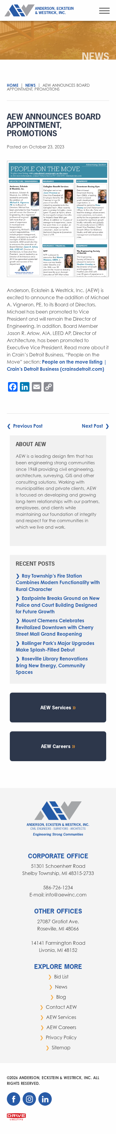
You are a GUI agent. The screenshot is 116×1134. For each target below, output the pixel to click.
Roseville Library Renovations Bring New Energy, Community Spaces (52, 665)
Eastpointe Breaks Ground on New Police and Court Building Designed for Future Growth (58, 605)
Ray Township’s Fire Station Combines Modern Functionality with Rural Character (58, 582)
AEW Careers (55, 746)
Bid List (61, 977)
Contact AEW (61, 1007)
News (30, 85)
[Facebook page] (14, 1104)
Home (12, 85)
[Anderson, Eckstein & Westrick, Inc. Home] (40, 10)
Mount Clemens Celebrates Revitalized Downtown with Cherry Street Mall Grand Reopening (54, 627)
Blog (61, 997)
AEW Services (55, 707)
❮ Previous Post (25, 426)
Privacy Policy (61, 1037)
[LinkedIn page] (45, 1104)
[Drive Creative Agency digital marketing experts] (16, 1116)
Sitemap (61, 1048)
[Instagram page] (30, 1104)
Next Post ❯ (95, 426)
